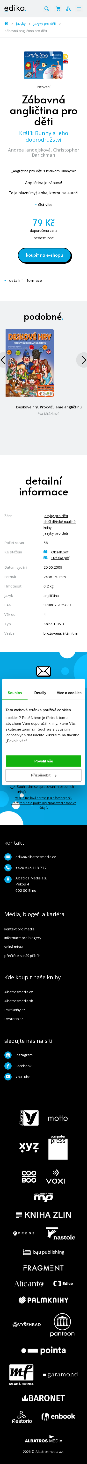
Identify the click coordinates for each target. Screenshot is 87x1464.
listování (43, 86)
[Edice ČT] (63, 1283)
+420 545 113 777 (31, 867)
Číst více (45, 204)
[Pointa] (43, 1350)
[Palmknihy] (43, 1299)
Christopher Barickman (55, 152)
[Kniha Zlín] (43, 1215)
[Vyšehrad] (26, 1324)
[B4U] (43, 1252)
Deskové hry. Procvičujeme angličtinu (49, 407)
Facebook (23, 1065)
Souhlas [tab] (15, 693)
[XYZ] (29, 1148)
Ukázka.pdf (60, 557)
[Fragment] (44, 1268)
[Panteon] (62, 1324)
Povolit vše (43, 761)
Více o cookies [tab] (69, 693)
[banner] (15, 8)
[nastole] (60, 1233)
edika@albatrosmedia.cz (35, 856)
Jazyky (21, 23)
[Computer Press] (58, 1148)
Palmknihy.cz (14, 1009)
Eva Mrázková (48, 413)
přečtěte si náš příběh (22, 955)
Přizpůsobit (41, 775)
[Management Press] (43, 1198)
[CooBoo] (29, 1177)
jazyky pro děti (56, 515)
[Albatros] (29, 1118)
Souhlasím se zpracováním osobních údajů (45, 789)
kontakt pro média (19, 929)
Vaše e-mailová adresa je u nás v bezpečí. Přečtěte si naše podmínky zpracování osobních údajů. (43, 803)
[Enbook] (58, 1417)
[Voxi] (55, 1177)
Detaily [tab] (40, 693)
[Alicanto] (29, 1283)
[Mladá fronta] (21, 1375)
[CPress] (24, 1233)
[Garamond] (60, 1375)
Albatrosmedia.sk (18, 1000)
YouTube (22, 1076)
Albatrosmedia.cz (18, 991)
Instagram (24, 1054)
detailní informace (25, 280)
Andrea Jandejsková (29, 150)
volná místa (13, 946)
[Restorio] (22, 1417)
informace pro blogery (22, 937)
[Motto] (58, 1118)
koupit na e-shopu (44, 255)
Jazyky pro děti (44, 23)
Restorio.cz (13, 1018)
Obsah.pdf (59, 552)
